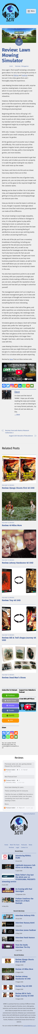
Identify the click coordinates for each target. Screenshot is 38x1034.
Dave (11, 66)
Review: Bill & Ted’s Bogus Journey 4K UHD (24, 994)
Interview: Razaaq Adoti (24, 923)
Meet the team (14, 845)
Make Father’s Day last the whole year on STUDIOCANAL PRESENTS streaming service (18, 878)
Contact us (24, 847)
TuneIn (11, 710)
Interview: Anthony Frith (24, 915)
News (30, 845)
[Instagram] (12, 386)
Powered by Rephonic (29, 814)
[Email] (32, 386)
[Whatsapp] (24, 386)
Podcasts (24, 845)
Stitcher (11, 705)
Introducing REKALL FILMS (23, 857)
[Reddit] (16, 386)
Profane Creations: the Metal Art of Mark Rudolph (24, 901)
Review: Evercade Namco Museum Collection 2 (17, 431)
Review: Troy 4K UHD (11, 600)
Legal (17, 847)
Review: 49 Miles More (12, 525)
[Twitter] (8, 386)
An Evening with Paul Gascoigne (23, 890)
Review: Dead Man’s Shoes (14, 677)
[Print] (28, 386)
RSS (11, 720)
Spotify (11, 715)
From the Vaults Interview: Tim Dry (22, 946)
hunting (24, 75)
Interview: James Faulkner (25, 930)
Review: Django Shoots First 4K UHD (18, 488)
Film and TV (5, 485)
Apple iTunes (11, 700)
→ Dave (17, 414)
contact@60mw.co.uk (29, 1025)
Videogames (25, 66)
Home (6, 845)
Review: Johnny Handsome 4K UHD (17, 563)
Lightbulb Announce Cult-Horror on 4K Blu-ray (25, 866)
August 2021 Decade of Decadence (21, 436)
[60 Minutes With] (10, 21)
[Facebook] (4, 386)
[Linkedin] (20, 386)
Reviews (17, 66)
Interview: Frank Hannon (25, 938)
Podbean (11, 695)
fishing (16, 75)
